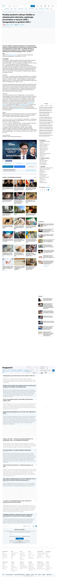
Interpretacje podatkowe (43, 182)
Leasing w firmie (30, 557)
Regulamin (28, 574)
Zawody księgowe (4, 557)
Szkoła (12, 564)
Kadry (11, 8)
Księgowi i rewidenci (5, 371)
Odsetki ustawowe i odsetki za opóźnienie (46, 167)
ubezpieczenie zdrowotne (12, 54)
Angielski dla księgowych (27, 371)
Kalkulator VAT (41, 152)
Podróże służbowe (39, 566)
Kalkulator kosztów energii (43, 149)
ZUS (9, 100)
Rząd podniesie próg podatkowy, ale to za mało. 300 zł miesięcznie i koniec (45, 113)
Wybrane (51, 105)
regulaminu (19, 536)
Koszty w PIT (41, 173)
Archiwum (47, 564)
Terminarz (43, 187)
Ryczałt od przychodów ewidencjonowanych (43, 175)
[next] (36, 526)
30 (52, 189)
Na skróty (47, 562)
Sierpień (48, 187)
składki (14, 105)
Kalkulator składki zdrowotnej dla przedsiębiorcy (44, 142)
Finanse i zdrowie (30, 558)
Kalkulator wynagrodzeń (43, 145)
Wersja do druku (8, 163)
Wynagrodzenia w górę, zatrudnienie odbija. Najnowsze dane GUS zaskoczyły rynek (46, 130)
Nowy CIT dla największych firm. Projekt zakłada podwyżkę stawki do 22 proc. (45, 133)
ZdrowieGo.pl (48, 563)
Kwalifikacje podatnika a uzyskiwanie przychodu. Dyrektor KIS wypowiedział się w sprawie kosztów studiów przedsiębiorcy (46, 120)
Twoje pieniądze (31, 8)
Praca (20, 557)
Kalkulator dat (41, 156)
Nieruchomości (41, 8)
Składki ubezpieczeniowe (40, 565)
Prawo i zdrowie (22, 559)
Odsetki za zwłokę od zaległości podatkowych (44, 170)
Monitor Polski (22, 564)
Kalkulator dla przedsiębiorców (44, 144)
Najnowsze (46, 105)
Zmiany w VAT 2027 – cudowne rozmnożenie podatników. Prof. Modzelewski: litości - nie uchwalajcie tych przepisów (46, 115)
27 (46, 189)
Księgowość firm (5, 551)
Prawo (26, 8)
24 (40, 189)
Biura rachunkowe (40, 551)
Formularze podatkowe (43, 164)
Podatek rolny (41, 178)
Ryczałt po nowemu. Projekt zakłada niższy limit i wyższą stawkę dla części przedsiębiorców (46, 136)
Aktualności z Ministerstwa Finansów (16, 371)
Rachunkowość (41, 159)
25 (42, 189)
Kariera (32, 574)
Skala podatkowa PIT (42, 171)
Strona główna (4, 11)
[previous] (24, 526)
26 (44, 189)
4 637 (34, 526)
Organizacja (4, 563)
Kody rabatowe (48, 565)
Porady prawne (14, 11)
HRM (12, 558)
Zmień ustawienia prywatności (20, 574)
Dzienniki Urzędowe (22, 565)
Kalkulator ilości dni (31, 564)
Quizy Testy (41, 181)
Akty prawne (22, 562)
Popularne (42, 105)
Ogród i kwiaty (48, 557)
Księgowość (7, 8)
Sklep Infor (21, 558)
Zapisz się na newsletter (32, 163)
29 (50, 189)
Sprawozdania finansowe (40, 557)
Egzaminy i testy (13, 566)
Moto (36, 8)
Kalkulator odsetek (31, 566)
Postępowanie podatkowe (43, 160)
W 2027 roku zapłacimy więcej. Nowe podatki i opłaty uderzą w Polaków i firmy (45, 110)
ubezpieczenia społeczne (24, 104)
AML (37, 558)
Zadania (3, 565)
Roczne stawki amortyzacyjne (44, 177)
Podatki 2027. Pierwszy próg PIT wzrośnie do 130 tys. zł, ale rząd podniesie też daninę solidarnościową (46, 128)
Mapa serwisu (49, 574)
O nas (3, 574)
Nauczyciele (13, 565)
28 (48, 189)
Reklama (43, 574)
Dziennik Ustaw (22, 563)
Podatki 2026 (41, 221)
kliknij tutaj (24, 542)
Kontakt (39, 574)
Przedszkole (13, 563)
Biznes (15, 8)
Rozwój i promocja (5, 566)
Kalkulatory (43, 140)
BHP (11, 557)
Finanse (3, 564)
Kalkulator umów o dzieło (43, 148)
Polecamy (40, 296)
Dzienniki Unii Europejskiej (23, 566)
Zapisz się (19, 538)
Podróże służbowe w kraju (41, 563)
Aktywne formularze (45, 158)
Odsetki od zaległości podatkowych (45, 153)
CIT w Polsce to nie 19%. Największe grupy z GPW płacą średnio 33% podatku (46, 123)
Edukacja (47, 8)
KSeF (51, 8)
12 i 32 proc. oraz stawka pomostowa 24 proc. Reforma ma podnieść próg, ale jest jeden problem (45, 118)
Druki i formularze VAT (43, 163)
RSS (35, 574)
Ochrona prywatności (9, 574)
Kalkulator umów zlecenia (43, 146)
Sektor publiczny (20, 8)
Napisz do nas (20, 163)
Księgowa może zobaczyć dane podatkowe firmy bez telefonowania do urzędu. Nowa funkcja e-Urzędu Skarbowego (46, 108)
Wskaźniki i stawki (40, 562)
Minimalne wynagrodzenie (41, 564)
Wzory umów (48, 566)
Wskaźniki (43, 166)
